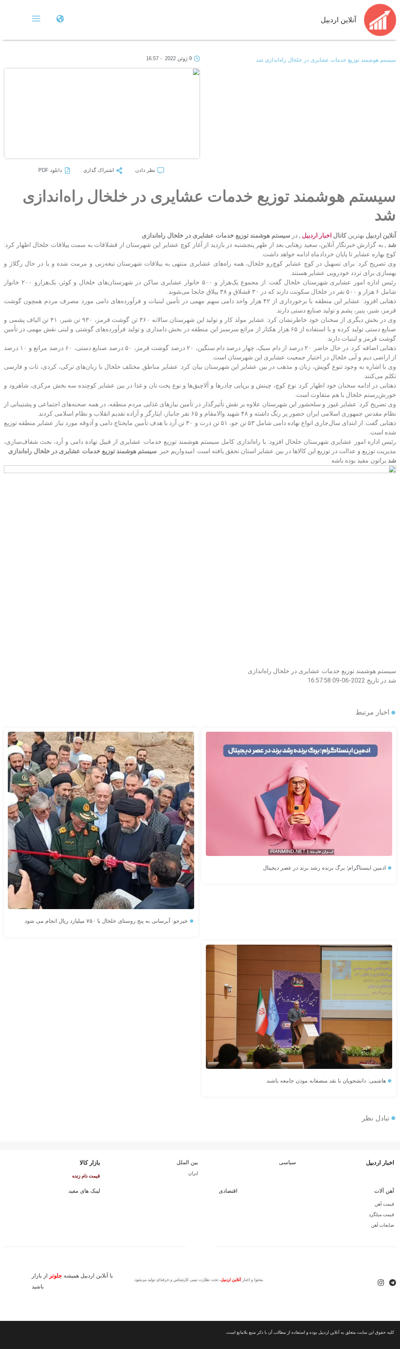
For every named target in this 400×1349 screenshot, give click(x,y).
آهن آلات (384, 1191)
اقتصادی (228, 1191)
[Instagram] (380, 1282)
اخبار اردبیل (317, 235)
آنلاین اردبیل (338, 20)
